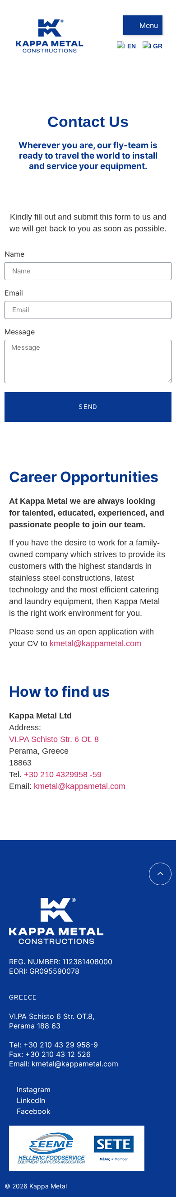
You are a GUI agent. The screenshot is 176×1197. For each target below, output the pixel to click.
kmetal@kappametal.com (79, 786)
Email (14, 293)
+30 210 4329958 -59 (63, 774)
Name (14, 254)
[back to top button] (160, 874)
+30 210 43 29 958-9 (60, 1044)
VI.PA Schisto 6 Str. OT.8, (51, 1016)
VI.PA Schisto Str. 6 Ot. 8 (54, 739)
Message (20, 332)
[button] (142, 25)
